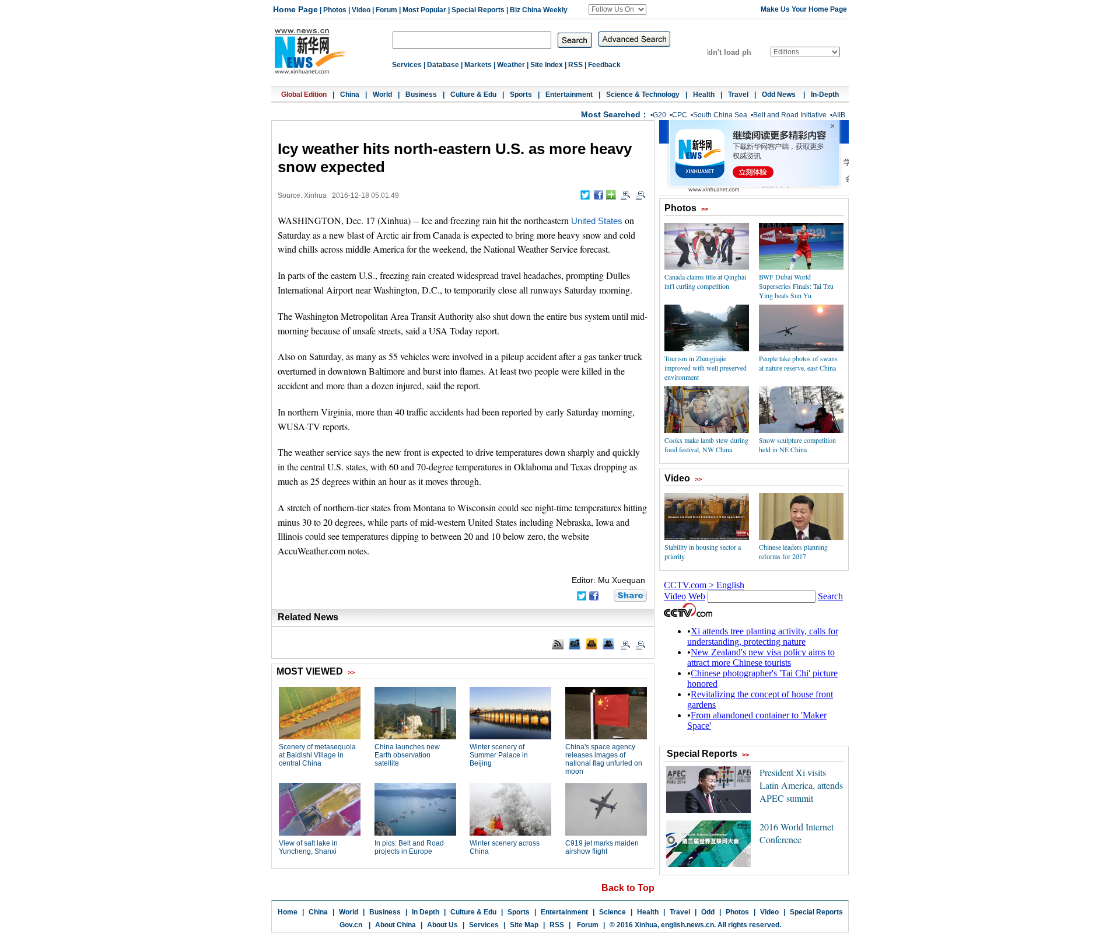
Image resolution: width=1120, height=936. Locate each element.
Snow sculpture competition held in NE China (797, 444)
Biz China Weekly (539, 10)
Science (612, 912)
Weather (511, 65)
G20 (659, 115)
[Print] (591, 643)
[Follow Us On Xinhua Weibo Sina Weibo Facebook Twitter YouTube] (617, 9)
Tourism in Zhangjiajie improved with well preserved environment (705, 368)
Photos (334, 10)
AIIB (838, 115)
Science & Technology (643, 94)
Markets (478, 65)
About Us (442, 925)
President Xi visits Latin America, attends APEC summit (801, 785)
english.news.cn (687, 925)
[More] (611, 195)
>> (704, 208)
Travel (738, 94)
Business (421, 94)
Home (288, 912)
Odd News (779, 94)
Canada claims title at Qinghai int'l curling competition (705, 281)
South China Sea (720, 115)
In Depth (425, 912)
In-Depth (825, 94)
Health (704, 94)
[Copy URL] (608, 643)
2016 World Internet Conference (797, 833)
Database (443, 65)
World (382, 94)
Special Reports (478, 10)
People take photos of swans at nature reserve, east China (798, 363)
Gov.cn (351, 925)
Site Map (524, 925)
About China (395, 925)
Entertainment (569, 94)
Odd (708, 912)
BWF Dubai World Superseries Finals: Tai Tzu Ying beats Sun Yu (796, 286)
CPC (679, 115)
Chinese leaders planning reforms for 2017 (793, 551)
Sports (521, 94)
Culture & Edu (473, 94)
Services (407, 65)
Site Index (546, 65)
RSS (575, 65)
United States (596, 221)
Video (361, 10)
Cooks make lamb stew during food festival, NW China (706, 444)
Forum (386, 10)
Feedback (604, 65)
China (349, 94)
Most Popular (424, 10)
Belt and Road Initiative (790, 115)
